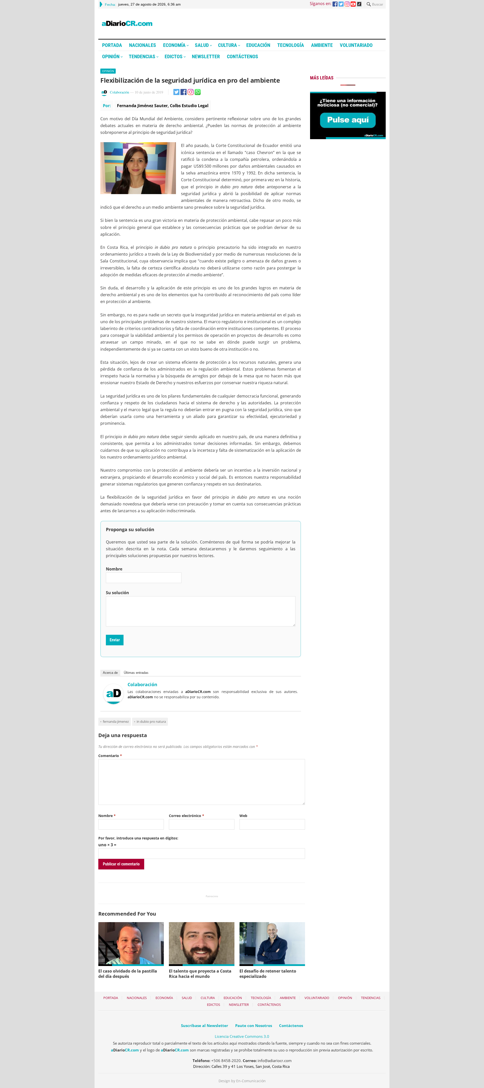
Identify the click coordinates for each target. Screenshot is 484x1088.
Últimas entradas (136, 673)
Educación (258, 45)
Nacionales (142, 45)
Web (243, 815)
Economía (174, 45)
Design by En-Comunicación (242, 1080)
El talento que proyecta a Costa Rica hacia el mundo (200, 973)
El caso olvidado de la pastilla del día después (127, 973)
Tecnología (290, 45)
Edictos (174, 56)
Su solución (117, 592)
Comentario (110, 755)
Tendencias (142, 56)
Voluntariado (356, 45)
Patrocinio (212, 896)
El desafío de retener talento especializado (267, 973)
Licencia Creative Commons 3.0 (242, 1036)
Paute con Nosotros (253, 1025)
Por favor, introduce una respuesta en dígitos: (138, 838)
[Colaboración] (113, 702)
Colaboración (119, 92)
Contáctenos (242, 56)
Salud (202, 45)
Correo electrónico (186, 815)
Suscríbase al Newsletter (204, 1025)
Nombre (114, 569)
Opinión (110, 56)
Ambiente (322, 45)
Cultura (227, 45)
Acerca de (110, 673)
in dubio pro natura (151, 721)
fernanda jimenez (116, 721)
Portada (112, 45)
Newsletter (206, 56)
